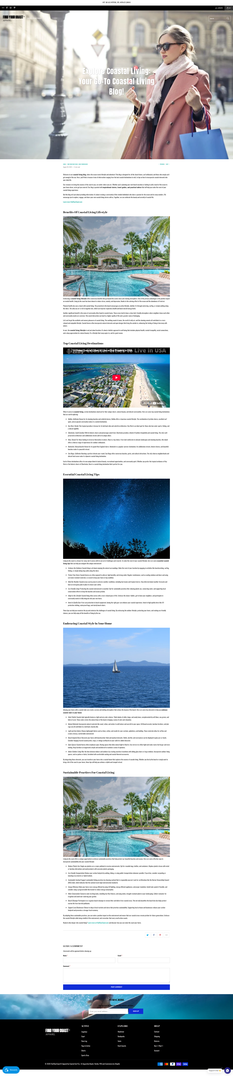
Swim (119, 1041)
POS (100, 1063)
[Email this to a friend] (166, 934)
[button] (35, 18)
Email (120, 955)
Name (65, 955)
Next (167, 164)
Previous (162, 164)
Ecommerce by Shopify (112, 1063)
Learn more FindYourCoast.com (72, 202)
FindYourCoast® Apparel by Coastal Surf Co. (65, 1063)
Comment (66, 966)
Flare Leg (84, 1041)
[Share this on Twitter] (147, 934)
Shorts (83, 1050)
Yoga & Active (85, 1045)
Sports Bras (85, 1055)
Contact (156, 1031)
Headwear (121, 1031)
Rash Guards (122, 1045)
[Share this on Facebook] (154, 934)
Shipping (157, 1036)
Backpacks (121, 1036)
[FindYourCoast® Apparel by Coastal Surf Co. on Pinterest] (14, 8)
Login (220, 8)
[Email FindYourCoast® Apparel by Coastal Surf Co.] (3, 8)
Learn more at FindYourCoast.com (98, 922)
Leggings (84, 1031)
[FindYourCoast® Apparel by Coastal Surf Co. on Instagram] (10, 8)
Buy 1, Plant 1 (158, 1045)
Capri (83, 1036)
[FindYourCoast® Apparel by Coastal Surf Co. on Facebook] (7, 8)
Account (156, 1050)
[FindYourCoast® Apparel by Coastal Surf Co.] (13, 18)
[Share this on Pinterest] (160, 934)
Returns (156, 1041)
